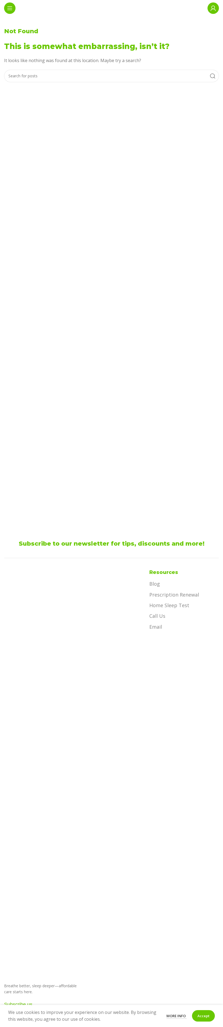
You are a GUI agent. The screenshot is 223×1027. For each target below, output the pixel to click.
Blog (154, 583)
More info (176, 1015)
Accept (203, 1015)
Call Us (157, 616)
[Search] (212, 76)
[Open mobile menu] (9, 8)
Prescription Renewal (174, 594)
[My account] (213, 8)
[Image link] (36, 773)
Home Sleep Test (169, 605)
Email (155, 626)
